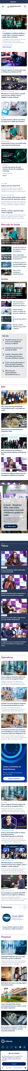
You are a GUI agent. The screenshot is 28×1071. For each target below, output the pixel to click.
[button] (20, 907)
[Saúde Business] (14, 6)
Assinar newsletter (14, 778)
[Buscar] (25, 6)
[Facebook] (7, 1047)
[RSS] (24, 1047)
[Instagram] (2, 1047)
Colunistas (6, 907)
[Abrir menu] (3, 6)
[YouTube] (20, 1047)
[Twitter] (11, 1047)
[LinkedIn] (15, 1047)
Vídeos (4, 546)
